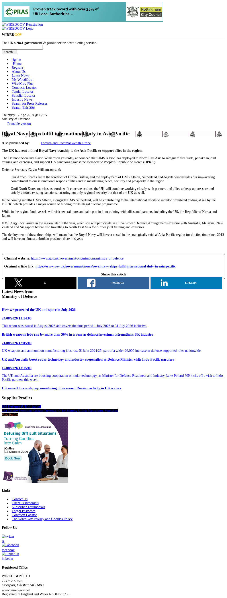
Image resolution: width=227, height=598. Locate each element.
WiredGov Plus (22, 83)
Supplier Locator (23, 95)
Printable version (19, 123)
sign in (16, 60)
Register (17, 67)
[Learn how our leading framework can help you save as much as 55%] (82, 20)
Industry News (22, 99)
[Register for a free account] (22, 24)
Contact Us (19, 499)
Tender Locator (22, 91)
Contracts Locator (24, 87)
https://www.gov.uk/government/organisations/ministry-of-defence (77, 258)
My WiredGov (22, 79)
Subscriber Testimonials (28, 507)
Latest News (20, 75)
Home (17, 63)
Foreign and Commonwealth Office (66, 143)
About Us (18, 71)
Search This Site (23, 107)
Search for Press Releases (29, 103)
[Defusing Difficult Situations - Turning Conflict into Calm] (35, 482)
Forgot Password (23, 511)
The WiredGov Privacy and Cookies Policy (42, 519)
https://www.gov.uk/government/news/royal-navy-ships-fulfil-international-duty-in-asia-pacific (105, 266)
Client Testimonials (25, 503)
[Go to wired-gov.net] (17, 28)
